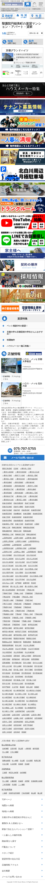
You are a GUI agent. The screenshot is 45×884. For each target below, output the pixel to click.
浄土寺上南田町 (8, 649)
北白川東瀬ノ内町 (36, 576)
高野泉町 (17, 656)
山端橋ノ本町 (18, 718)
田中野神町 (19, 676)
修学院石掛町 (33, 624)
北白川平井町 (20, 579)
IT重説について (9, 847)
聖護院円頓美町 (19, 638)
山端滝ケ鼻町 (36, 715)
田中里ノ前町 (18, 670)
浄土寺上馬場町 (28, 645)
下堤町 (24, 624)
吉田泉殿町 (38, 718)
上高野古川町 (7, 552)
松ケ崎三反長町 (8, 701)
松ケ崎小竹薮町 (19, 697)
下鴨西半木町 (7, 607)
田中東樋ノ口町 (19, 680)
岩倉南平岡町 (29, 520)
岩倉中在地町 (7, 510)
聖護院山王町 (7, 642)
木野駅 (27, 781)
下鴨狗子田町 (7, 593)
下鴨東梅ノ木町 (8, 611)
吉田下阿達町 (28, 725)
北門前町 (18, 583)
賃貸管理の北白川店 (11, 858)
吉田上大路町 (7, 725)
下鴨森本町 (37, 621)
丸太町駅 (13, 764)
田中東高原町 (7, 680)
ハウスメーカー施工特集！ (19, 346)
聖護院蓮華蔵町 (8, 645)
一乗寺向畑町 (33, 500)
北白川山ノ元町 (8, 583)
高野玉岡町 (26, 659)
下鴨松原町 (38, 614)
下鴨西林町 (18, 607)
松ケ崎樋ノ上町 (8, 708)
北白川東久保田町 (21, 576)
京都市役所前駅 (14, 793)
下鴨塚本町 (37, 604)
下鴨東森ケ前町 (8, 614)
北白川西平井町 (8, 572)
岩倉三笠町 (6, 517)
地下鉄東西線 (7, 789)
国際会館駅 (6, 760)
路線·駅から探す (9, 841)
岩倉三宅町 (19, 524)
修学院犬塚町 (7, 628)
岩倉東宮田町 (37, 513)
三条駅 (4, 772)
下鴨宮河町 (6, 621)
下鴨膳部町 (29, 593)
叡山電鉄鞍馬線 (8, 777)
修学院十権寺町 (8, 631)
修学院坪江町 (33, 635)
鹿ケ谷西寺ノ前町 (31, 586)
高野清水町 (37, 656)
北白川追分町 (31, 555)
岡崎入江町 (6, 527)
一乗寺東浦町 (18, 493)
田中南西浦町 (29, 683)
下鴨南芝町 (6, 617)
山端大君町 (30, 711)
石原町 (16, 468)
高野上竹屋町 (26, 656)
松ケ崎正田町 (7, 704)
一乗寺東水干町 (8, 496)
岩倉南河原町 (28, 517)
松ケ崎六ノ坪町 (8, 711)
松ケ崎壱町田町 (19, 690)
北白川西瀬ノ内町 (31, 569)
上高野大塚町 (18, 538)
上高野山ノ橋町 (19, 552)
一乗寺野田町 (20, 489)
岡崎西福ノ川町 (8, 534)
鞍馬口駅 (37, 760)
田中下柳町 (29, 670)
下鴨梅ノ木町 (18, 593)
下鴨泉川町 (30, 590)
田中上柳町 (18, 666)
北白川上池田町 (8, 559)
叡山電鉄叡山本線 (9, 745)
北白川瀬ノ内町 (20, 565)
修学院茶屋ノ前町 (20, 635)
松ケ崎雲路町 (7, 697)
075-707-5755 (25, 448)
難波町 (22, 687)
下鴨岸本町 (38, 593)
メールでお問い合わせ (12, 876)
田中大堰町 (27, 663)
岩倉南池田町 (17, 517)
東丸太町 (29, 687)
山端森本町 (29, 718)
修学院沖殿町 (29, 628)
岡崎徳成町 (27, 531)
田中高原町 (6, 673)
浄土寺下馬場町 (20, 649)
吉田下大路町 (7, 728)
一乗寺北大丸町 (33, 472)
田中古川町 (6, 683)
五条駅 (27, 764)
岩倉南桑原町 (18, 520)
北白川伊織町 (7, 555)
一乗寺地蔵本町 (32, 479)
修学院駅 (36, 748)
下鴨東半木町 (20, 611)
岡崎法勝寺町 (31, 534)
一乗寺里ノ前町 (8, 479)
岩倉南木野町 (7, 520)
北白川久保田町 (8, 562)
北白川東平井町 (8, 579)
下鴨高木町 (18, 604)
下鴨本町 (18, 614)
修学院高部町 (33, 631)
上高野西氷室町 (8, 548)
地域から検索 (8, 811)
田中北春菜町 (28, 666)
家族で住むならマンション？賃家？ (18, 829)
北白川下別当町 (8, 565)
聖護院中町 (18, 642)
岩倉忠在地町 (7, 507)
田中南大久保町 (17, 683)
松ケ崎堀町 (19, 708)
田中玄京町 (38, 666)
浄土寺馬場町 (18, 652)
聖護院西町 (27, 642)
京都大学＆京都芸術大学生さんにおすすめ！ (25, 332)
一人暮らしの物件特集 (12, 835)
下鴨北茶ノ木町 (27, 597)
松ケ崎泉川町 (7, 690)
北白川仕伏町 (20, 562)
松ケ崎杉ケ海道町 (20, 704)
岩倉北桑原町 (18, 503)
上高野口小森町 (20, 541)
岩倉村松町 (29, 524)
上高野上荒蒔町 (8, 541)
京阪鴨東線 (6, 769)
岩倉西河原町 (36, 510)
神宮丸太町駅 (13, 772)
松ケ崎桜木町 (31, 697)
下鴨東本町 (30, 611)
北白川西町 (19, 572)
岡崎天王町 (18, 531)
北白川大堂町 (33, 565)
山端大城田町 (7, 718)
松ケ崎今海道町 (8, 694)
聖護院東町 (37, 642)
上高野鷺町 (6, 545)
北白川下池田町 (32, 562)
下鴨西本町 (27, 607)
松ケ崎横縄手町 (30, 708)
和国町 (24, 732)
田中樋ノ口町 (31, 680)
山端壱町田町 (20, 711)
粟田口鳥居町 (7, 468)
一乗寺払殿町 (31, 489)
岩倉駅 (20, 781)
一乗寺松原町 (33, 496)
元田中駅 (13, 748)
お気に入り (34, 6)
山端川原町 (16, 715)
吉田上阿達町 (29, 722)
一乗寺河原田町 (20, 472)
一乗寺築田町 (7, 486)
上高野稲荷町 (7, 538)
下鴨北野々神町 (8, 600)
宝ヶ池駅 (5, 752)
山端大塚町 (6, 715)
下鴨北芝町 (6, 597)
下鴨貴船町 (19, 600)
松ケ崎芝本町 (20, 701)
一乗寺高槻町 (18, 482)
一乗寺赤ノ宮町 (25, 468)
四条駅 (20, 764)
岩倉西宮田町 (7, 513)
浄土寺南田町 (7, 656)
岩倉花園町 (27, 513)
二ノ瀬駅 (21, 784)
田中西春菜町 (37, 673)
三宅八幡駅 (14, 752)
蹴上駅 (40, 793)
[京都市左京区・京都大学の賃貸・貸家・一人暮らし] (12, 4)
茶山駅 (20, 748)
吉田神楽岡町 (18, 722)
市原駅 (14, 784)
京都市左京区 (36, 9)
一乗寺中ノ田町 (32, 486)
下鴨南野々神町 (30, 617)
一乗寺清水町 (20, 479)
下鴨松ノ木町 (28, 614)
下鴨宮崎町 (16, 621)
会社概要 (6, 870)
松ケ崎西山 (32, 704)
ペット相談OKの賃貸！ (17, 325)
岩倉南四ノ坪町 (8, 524)
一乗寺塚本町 (29, 482)
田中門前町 (6, 687)
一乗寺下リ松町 (19, 475)
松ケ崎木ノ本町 (20, 694)
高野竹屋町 (6, 659)
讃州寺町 (5, 586)
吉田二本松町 (7, 732)
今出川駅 (5, 764)
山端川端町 (26, 715)
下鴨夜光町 (6, 624)
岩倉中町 (17, 510)
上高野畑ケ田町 (20, 548)
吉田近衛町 (18, 725)
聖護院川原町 (31, 638)
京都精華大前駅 (36, 781)
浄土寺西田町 (7, 652)
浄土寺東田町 (29, 652)
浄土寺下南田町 (33, 649)
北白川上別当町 (32, 559)
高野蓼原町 (16, 659)
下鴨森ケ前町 (26, 621)
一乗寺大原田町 (8, 472)
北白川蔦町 (6, 569)
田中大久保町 (37, 663)
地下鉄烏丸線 (7, 757)
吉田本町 (17, 732)
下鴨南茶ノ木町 (17, 617)
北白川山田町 (31, 579)
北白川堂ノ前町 (17, 569)
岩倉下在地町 (29, 503)
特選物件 (11, 339)
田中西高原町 (26, 673)
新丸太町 (18, 645)
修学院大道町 (7, 635)
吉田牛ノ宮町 (7, 722)
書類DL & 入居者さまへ (12, 823)
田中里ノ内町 (7, 670)
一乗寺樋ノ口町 (20, 496)
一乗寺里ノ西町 (32, 475)
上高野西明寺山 (33, 541)
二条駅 (4, 793)
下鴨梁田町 (16, 624)
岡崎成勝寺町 (7, 531)
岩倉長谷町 (26, 510)
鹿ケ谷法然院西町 (8, 590)
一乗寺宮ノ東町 (20, 500)
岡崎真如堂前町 (28, 527)
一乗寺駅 (28, 748)
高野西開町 (35, 659)
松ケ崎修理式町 (32, 701)
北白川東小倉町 (8, 576)
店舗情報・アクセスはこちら (11, 377)
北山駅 (22, 760)
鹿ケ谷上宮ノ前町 (16, 586)
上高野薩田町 (17, 545)
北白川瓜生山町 (19, 555)
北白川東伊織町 (30, 572)
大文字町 (15, 687)
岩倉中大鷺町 (18, 507)
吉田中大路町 (29, 728)
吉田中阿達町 (18, 728)
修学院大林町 (18, 628)
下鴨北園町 (16, 597)
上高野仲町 (27, 545)
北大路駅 (29, 760)
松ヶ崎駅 (15, 760)
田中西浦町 (16, 673)
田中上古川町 (7, 666)
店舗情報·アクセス (10, 864)
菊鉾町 (40, 552)
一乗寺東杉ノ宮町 (31, 493)
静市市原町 (21, 590)
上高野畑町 (32, 548)
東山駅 (33, 793)
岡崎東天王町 (20, 534)
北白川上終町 (20, 559)
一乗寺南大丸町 (8, 500)
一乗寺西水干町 (8, 489)
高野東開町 (6, 663)
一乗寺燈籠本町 (19, 486)
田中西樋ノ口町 (8, 676)
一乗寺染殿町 (7, 482)
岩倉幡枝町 (18, 513)
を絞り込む (12, 42)
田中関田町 (38, 670)
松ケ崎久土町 (33, 694)
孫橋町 (36, 687)
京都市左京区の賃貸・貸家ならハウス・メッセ (15, 9)
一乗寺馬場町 (7, 493)
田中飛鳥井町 (17, 663)
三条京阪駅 (26, 793)
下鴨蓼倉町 (27, 604)
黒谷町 (33, 583)
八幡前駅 (13, 781)
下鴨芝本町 (29, 600)
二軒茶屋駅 (6, 784)
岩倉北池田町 (7, 503)
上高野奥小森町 (30, 538)
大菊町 (36, 524)
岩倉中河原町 (29, 507)
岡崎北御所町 (17, 527)
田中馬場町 (29, 676)
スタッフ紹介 (8, 853)
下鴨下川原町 (7, 604)
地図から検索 (8, 805)
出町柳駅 (5, 748)
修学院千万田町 (20, 631)
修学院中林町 (7, 638)
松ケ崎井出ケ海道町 (33, 690)
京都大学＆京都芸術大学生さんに (17, 817)
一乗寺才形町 (7, 475)
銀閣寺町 (26, 583)
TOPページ (7, 799)
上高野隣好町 (31, 552)
